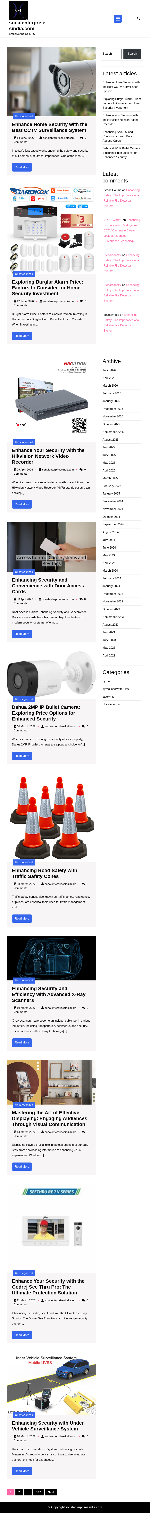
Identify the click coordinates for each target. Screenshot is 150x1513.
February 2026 (112, 393)
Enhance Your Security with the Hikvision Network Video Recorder (48, 456)
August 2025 (111, 439)
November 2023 (113, 601)
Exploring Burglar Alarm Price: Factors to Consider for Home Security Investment (47, 287)
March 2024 (110, 570)
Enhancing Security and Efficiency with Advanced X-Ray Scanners (49, 994)
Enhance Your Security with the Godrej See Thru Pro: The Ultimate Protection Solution (48, 1286)
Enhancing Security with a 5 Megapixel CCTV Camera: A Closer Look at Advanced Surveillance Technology (122, 230)
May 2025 (109, 462)
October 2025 (111, 424)
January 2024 (111, 586)
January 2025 (111, 493)
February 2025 (112, 485)
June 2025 (109, 455)
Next (51, 1492)
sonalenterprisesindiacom (59, 137)
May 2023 (109, 647)
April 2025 (109, 470)
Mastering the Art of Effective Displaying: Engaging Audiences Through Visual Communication (49, 1118)
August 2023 (111, 624)
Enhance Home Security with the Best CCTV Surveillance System (121, 87)
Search (107, 53)
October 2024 (111, 516)
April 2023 (109, 655)
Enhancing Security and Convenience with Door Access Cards (48, 585)
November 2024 (113, 509)
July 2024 (109, 539)
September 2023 (113, 616)
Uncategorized (24, 116)
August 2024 (111, 532)
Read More (23, 168)
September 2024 (113, 524)
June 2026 (109, 370)
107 (38, 1492)
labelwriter (109, 696)
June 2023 (109, 640)
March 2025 (110, 478)
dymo (106, 681)
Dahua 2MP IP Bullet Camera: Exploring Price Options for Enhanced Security (46, 712)
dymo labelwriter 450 (116, 688)
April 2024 (109, 563)
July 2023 (109, 632)
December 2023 (113, 593)
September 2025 (113, 431)
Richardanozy (112, 255)
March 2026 (110, 385)
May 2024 (109, 555)
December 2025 (113, 408)
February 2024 (112, 578)
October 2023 (111, 609)
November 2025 (113, 416)
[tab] (118, 19)
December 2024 (113, 501)
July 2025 (109, 447)
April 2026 (109, 378)
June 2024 (109, 547)
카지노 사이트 (113, 219)
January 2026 (111, 401)
